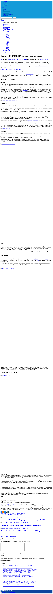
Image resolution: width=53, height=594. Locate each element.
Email (2, 555)
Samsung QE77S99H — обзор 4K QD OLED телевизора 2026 (16, 572)
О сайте (5, 2)
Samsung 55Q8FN (29, 74)
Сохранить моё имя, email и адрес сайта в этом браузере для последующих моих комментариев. (23, 558)
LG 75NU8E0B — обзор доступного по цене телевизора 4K (21, 525)
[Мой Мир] (5, 512)
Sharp (7, 43)
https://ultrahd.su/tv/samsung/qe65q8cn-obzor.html (11, 504)
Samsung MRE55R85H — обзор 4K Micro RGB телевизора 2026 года (18, 568)
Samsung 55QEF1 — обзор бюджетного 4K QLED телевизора (16, 575)
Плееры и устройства (8, 14)
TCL (7, 45)
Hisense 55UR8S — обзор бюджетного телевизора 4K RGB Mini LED (18, 586)
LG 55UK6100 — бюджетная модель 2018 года (11, 514)
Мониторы (5, 15)
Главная (5, 1)
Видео (4, 9)
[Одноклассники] (3, 512)
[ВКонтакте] (1, 512)
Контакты (5, 5)
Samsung (8, 42)
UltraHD (2, 20)
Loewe (7, 37)
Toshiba (7, 47)
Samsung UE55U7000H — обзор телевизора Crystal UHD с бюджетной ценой (20, 569)
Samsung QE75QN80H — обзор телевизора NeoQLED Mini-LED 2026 (18, 566)
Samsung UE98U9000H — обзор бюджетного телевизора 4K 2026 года (24, 520)
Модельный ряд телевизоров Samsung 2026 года (13, 574)
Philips (7, 40)
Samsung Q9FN (25, 90)
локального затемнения (32, 120)
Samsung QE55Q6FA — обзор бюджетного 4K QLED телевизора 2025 (18, 576)
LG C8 (46, 259)
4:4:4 (38, 260)
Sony (7, 44)
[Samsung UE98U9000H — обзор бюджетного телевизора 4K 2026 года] (17, 517)
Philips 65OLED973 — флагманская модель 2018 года (13, 513)
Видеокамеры (6, 13)
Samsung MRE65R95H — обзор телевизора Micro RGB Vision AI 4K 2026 (19, 570)
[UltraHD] (3, 19)
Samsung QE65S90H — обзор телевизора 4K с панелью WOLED (17, 571)
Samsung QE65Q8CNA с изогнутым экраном (17, 59)
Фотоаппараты (6, 11)
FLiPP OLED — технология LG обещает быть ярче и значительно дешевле (19, 581)
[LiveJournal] (8, 512)
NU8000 (36, 259)
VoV (1, 59)
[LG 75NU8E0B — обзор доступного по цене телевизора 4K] (14, 522)
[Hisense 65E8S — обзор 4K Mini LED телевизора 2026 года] (14, 528)
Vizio (7, 48)
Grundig (7, 32)
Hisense (7, 35)
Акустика (5, 24)
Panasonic (8, 38)
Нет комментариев (44, 59)
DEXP (7, 31)
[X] (6, 512)
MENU (2, 7)
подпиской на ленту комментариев (8, 536)
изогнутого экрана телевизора (42, 66)
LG (6, 36)
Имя (2, 553)
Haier (7, 34)
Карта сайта (5, 4)
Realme (7, 41)
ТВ (3, 10)
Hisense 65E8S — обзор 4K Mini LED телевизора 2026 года (21, 531)
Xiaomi (7, 49)
